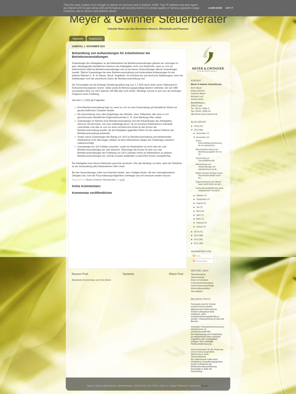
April (198, 215)
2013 (196, 235)
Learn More (215, 8)
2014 (196, 232)
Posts (197, 256)
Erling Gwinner (198, 91)
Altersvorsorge (197, 277)
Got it (229, 8)
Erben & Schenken (199, 280)
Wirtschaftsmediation (200, 288)
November (201, 137)
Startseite (77, 38)
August (199, 203)
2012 (196, 239)
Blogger (204, 386)
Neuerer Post (80, 273)
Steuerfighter (197, 291)
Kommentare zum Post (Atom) (97, 280)
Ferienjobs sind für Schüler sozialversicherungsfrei (203, 305)
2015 (196, 130)
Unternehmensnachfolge (202, 285)
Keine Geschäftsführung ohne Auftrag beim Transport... (210, 189)
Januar (199, 227)
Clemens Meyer (198, 93)
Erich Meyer (196, 88)
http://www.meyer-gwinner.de (204, 114)
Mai (198, 211)
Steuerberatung (198, 274)
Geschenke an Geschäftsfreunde (205, 159)
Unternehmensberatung (202, 283)
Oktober (200, 195)
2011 (196, 243)
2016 (196, 126)
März (198, 219)
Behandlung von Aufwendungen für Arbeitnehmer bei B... (207, 166)
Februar (200, 223)
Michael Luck (197, 96)
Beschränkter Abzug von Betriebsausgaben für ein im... (209, 151)
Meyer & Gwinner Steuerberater (148, 19)
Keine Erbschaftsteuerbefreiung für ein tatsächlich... (209, 143)
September (201, 199)
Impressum (95, 38)
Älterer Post (176, 273)
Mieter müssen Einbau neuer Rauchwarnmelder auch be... (209, 175)
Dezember (201, 133)
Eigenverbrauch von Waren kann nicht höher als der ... (209, 183)
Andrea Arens (197, 99)
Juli (198, 207)
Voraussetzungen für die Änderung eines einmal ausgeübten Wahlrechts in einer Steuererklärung (207, 353)
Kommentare (201, 261)
